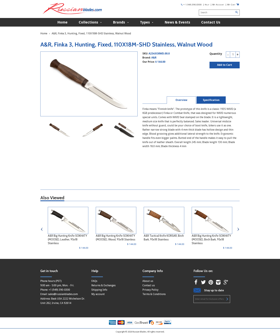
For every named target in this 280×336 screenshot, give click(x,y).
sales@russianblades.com (63, 294)
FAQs (94, 281)
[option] (60, 130)
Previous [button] (42, 229)
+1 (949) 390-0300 (59, 289)
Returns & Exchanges (103, 285)
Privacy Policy (150, 289)
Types (145, 22)
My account (98, 294)
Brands (119, 22)
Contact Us (210, 22)
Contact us (148, 285)
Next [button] (238, 229)
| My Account (217, 4)
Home (62, 22)
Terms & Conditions (154, 294)
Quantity (216, 53)
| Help (206, 4)
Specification (211, 100)
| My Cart (230, 4)
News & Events (177, 22)
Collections (89, 22)
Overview (181, 100)
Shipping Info (99, 289)
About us (147, 281)
